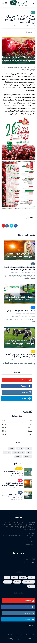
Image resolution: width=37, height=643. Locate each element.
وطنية (30, 424)
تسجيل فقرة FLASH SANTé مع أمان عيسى (13, 472)
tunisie (7, 452)
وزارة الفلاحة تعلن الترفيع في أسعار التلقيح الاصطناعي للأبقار (20, 355)
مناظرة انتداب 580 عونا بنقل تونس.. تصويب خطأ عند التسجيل (20, 311)
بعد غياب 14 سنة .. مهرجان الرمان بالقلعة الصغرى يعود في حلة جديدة (19, 19)
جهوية (30, 427)
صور (27, 559)
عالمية (30, 431)
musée (18, 456)
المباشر (26, 562)
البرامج (33, 562)
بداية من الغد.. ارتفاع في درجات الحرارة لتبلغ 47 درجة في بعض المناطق (19, 268)
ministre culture (18, 452)
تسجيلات (29, 434)
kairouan (27, 456)
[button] (33, 3)
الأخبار (33, 559)
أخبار (31, 421)
